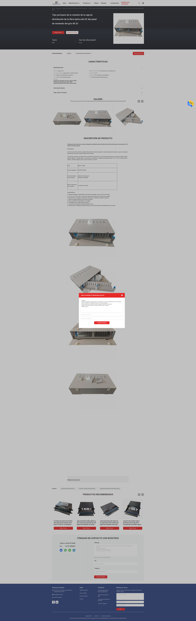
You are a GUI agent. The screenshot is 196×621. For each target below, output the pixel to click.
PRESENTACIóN (101, 323)
